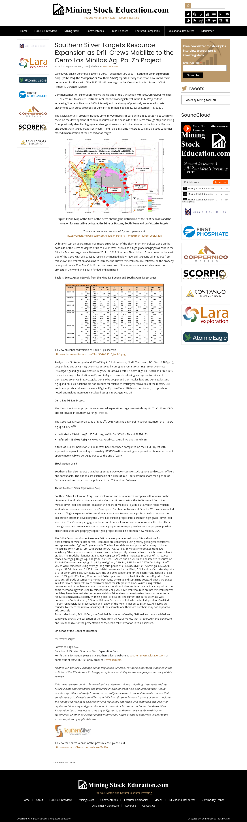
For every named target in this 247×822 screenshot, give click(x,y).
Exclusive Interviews (61, 800)
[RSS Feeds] (195, 22)
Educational (181, 31)
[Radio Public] (195, 16)
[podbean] (221, 22)
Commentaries (95, 31)
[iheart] (227, 16)
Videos (159, 800)
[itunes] (201, 16)
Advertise (130, 805)
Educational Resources (182, 800)
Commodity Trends (213, 800)
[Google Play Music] (221, 16)
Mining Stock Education (59, 818)
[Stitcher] (214, 16)
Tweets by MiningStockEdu (200, 100)
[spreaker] (188, 22)
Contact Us (148, 805)
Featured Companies (136, 800)
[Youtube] (208, 16)
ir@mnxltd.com (113, 660)
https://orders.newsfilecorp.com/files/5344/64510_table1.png (90, 354)
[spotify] (227, 22)
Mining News (72, 31)
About (39, 800)
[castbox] (214, 22)
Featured (147, 31)
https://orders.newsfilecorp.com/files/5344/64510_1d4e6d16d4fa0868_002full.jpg (114, 235)
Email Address (192, 63)
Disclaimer (207, 31)
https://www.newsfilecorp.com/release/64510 (81, 747)
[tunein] (208, 22)
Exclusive (46, 31)
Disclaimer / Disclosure (105, 805)
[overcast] (201, 22)
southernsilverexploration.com (147, 655)
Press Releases (119, 31)
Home (23, 31)
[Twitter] (188, 16)
